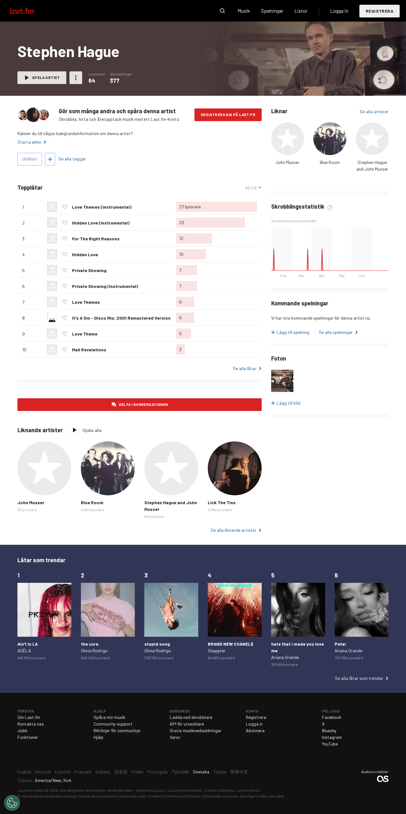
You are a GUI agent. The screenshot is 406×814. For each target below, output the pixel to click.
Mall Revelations (89, 349)
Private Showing (89, 270)
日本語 (121, 771)
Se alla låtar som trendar (359, 678)
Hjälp (98, 737)
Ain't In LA (27, 644)
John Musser (287, 162)
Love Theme (84, 333)
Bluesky (329, 730)
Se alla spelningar (336, 332)
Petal (340, 644)
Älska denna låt (65, 207)
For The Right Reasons (96, 238)
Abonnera (255, 730)
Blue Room (330, 162)
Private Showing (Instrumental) (105, 286)
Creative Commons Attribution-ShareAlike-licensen (193, 796)
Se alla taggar (72, 158)
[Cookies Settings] (12, 803)
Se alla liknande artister (233, 530)
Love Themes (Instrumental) (101, 207)
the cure (89, 644)
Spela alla (92, 430)
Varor (175, 737)
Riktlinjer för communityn (117, 730)
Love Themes (86, 302)
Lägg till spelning (293, 332)
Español (62, 771)
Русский (180, 771)
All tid (253, 188)
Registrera (379, 11)
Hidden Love (85, 254)
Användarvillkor (121, 790)
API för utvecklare (187, 723)
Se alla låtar (244, 368)
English (24, 771)
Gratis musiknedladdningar (195, 730)
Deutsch (43, 771)
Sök (222, 10)
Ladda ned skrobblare (191, 717)
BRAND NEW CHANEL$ (230, 644)
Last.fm (29, 10)
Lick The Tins (222, 502)
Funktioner (27, 737)
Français (83, 771)
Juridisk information (184, 790)
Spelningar (272, 11)
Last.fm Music (249, 790)
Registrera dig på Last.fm (228, 114)
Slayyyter (217, 650)
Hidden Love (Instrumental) (100, 222)
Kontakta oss (30, 723)
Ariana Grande (285, 657)
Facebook (331, 717)
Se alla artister (374, 111)
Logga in (339, 11)
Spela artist (46, 77)
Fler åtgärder (75, 77)
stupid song (157, 644)
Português (157, 771)
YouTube (330, 743)
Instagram (332, 737)
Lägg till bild (288, 403)
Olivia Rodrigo (94, 650)
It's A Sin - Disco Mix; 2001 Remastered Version (121, 318)
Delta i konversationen (143, 404)
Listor (300, 11)
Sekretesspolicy (150, 790)
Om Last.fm (28, 717)
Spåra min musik (109, 717)
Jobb (22, 730)
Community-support (113, 723)
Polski (137, 771)
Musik (244, 11)
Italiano (102, 771)
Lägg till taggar (50, 159)
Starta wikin (29, 142)
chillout (29, 158)
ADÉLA (24, 650)
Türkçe (219, 771)
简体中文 (239, 771)
